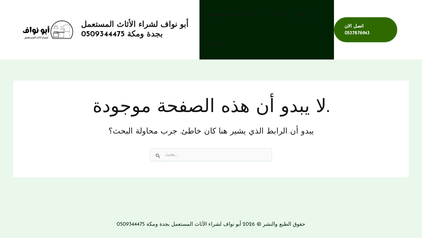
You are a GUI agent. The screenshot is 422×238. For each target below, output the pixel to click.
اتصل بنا (212, 44)
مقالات (280, 14)
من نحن (304, 14)
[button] (261, 15)
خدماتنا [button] (251, 14)
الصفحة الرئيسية (220, 14)
